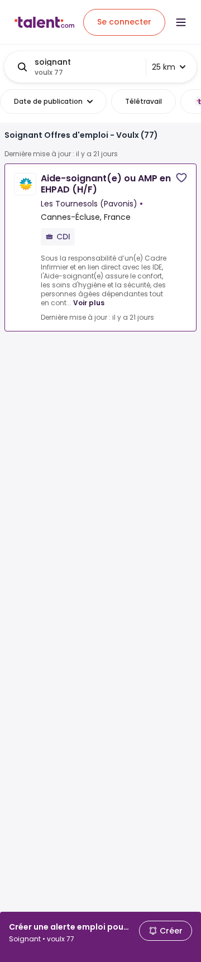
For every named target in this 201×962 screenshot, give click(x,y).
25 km (163, 67)
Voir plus (88, 302)
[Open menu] (181, 22)
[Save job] (181, 177)
